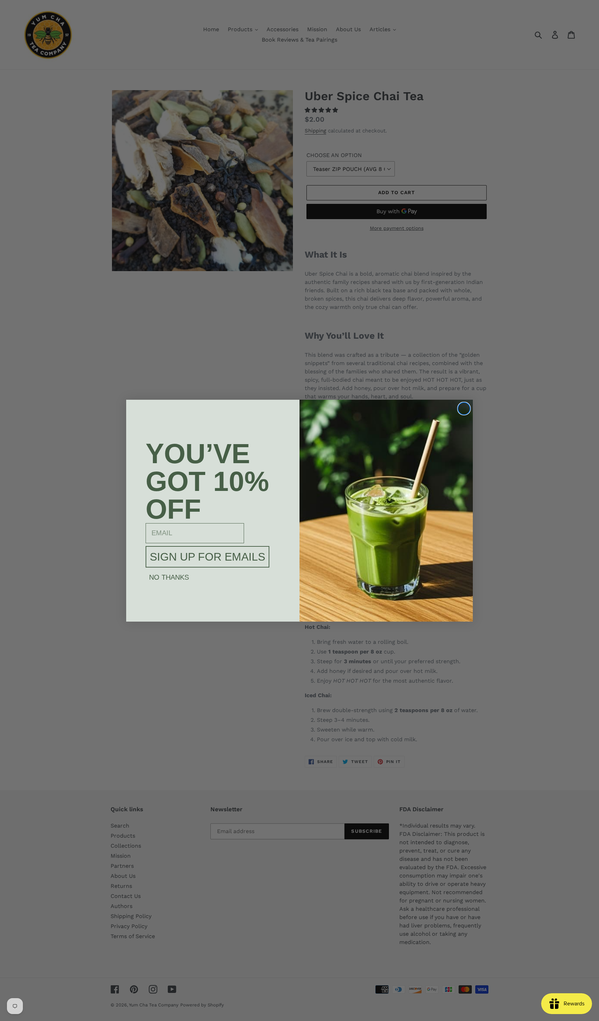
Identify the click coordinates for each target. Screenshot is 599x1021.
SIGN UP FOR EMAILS (207, 557)
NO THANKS (169, 577)
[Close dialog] (464, 409)
